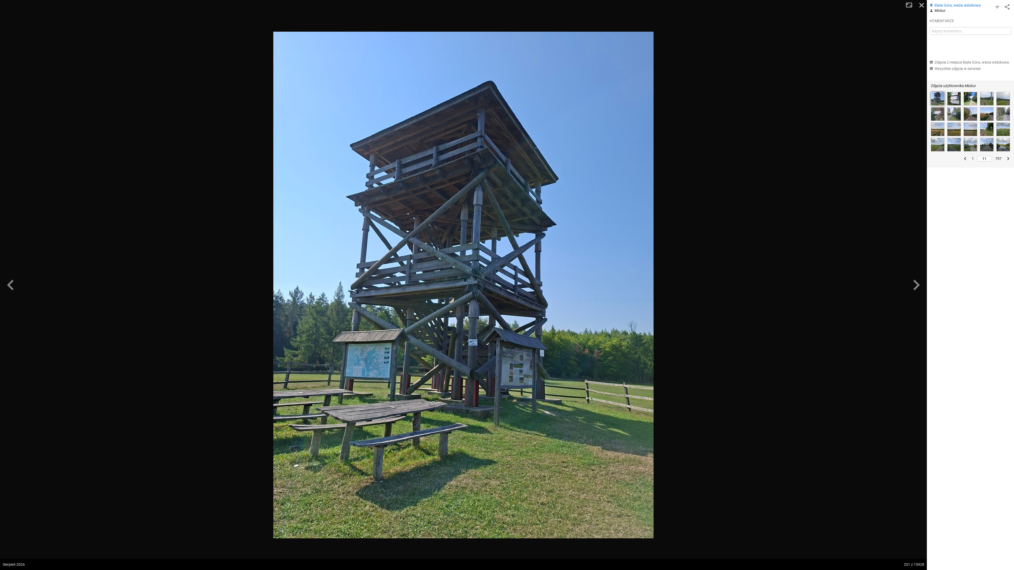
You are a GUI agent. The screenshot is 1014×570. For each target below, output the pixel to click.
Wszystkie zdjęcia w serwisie (958, 68)
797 (998, 158)
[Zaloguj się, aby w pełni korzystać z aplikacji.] (997, 7)
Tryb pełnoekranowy (911, 5)
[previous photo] (10, 285)
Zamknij (921, 5)
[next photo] (916, 285)
